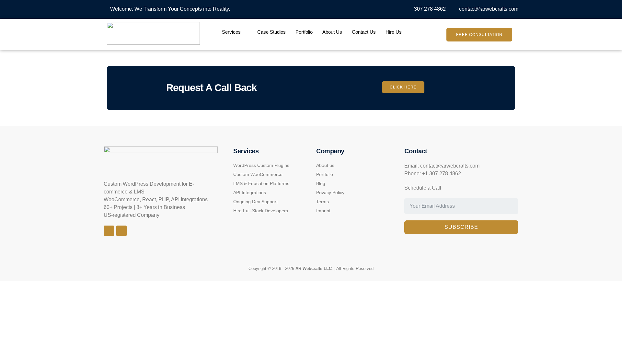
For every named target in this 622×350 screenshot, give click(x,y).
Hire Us (394, 32)
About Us (332, 32)
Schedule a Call (422, 188)
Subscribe (461, 227)
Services (231, 32)
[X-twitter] (121, 231)
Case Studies (271, 32)
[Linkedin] (109, 231)
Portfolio (304, 32)
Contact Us (364, 32)
